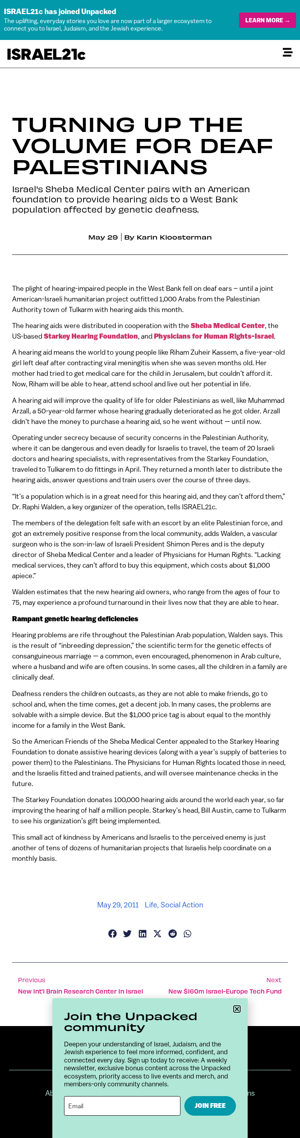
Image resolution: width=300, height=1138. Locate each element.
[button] (237, 1009)
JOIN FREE (210, 1105)
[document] (150, 569)
